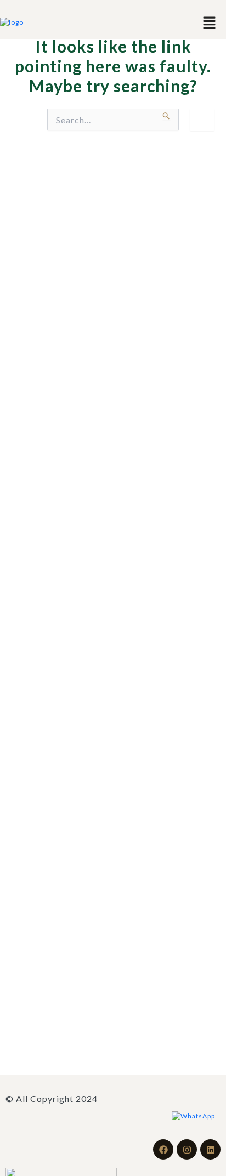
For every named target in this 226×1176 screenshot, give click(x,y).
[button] (210, 22)
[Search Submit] (166, 114)
